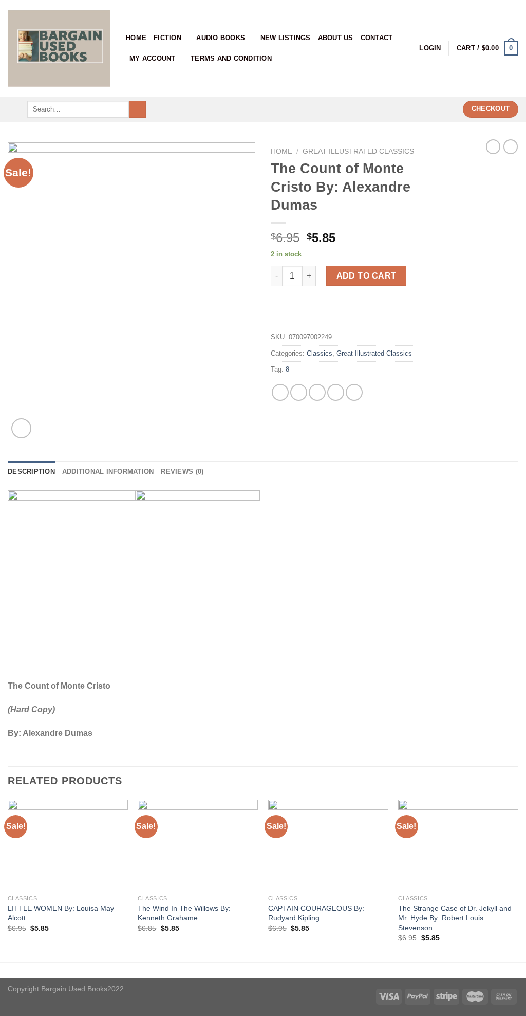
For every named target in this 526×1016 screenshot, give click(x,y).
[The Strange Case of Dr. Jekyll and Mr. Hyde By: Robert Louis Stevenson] (458, 845)
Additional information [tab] (108, 471)
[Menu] (14, 109)
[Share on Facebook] (280, 392)
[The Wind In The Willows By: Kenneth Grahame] (198, 845)
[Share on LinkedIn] (354, 392)
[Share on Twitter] (298, 392)
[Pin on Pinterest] (335, 392)
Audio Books (220, 38)
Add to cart (366, 275)
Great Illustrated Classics (358, 151)
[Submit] (137, 109)
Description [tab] (31, 471)
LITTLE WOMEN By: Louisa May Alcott (61, 913)
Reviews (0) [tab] (182, 471)
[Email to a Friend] (317, 392)
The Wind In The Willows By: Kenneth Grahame (184, 913)
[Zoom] (21, 428)
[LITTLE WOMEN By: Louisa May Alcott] (68, 845)
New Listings (285, 38)
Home (136, 38)
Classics (319, 353)
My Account (152, 58)
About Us (335, 38)
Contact (377, 38)
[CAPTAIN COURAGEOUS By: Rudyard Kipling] (328, 845)
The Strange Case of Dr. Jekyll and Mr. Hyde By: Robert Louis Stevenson (455, 917)
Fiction (167, 38)
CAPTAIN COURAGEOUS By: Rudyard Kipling (316, 913)
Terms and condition (231, 58)
